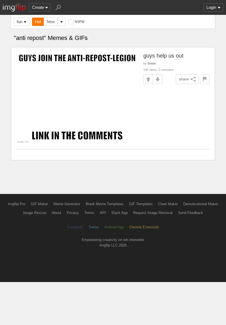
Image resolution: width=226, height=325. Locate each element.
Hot (38, 21)
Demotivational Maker (200, 204)
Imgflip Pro (16, 204)
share (184, 79)
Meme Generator (66, 204)
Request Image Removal (153, 213)
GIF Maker (39, 204)
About (56, 213)
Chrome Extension (144, 227)
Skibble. (152, 63)
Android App (114, 227)
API (103, 213)
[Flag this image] (204, 79)
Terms (89, 213)
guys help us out (163, 56)
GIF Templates (141, 204)
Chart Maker (168, 204)
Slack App (119, 213)
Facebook (75, 227)
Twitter (93, 227)
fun (19, 21)
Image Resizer (34, 213)
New (51, 21)
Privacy (73, 213)
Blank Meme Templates (104, 204)
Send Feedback (190, 213)
